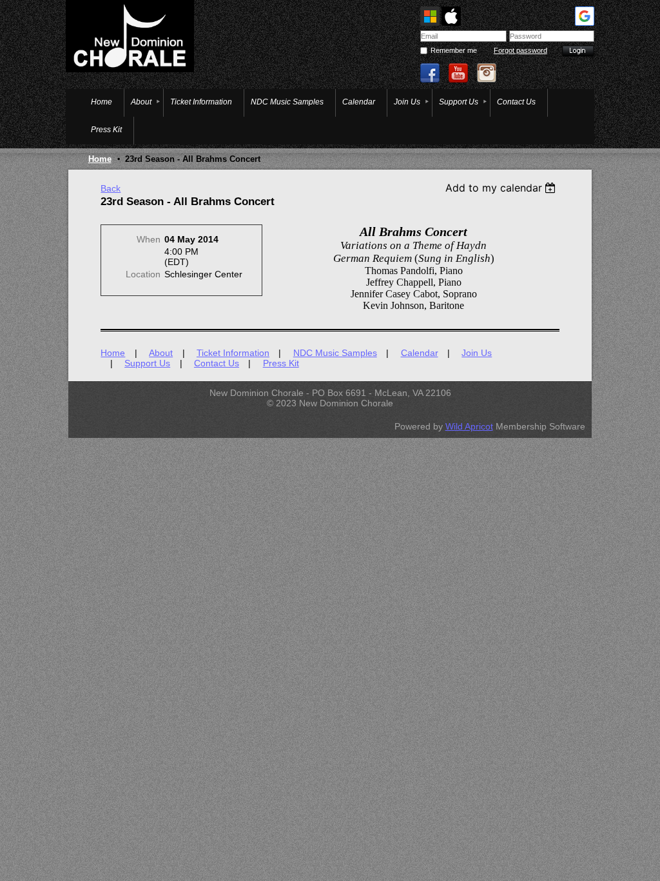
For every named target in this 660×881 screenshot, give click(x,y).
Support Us (147, 363)
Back (111, 188)
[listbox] (502, 187)
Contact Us (216, 363)
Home (100, 159)
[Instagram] (486, 73)
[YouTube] (458, 73)
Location (143, 274)
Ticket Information (233, 353)
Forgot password (520, 50)
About (161, 353)
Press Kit (281, 363)
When (148, 239)
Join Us (476, 353)
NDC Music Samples (335, 353)
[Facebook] (430, 73)
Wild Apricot (469, 426)
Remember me (454, 50)
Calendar (419, 353)
